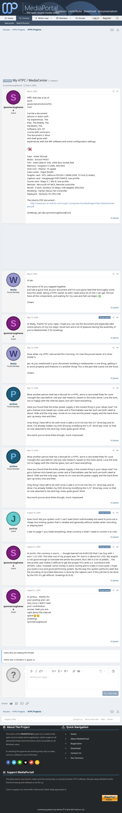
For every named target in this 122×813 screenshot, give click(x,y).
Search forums (22, 23)
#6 (117, 450)
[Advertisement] (61, 56)
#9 (117, 590)
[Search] (117, 18)
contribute (75, 10)
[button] (51, 18)
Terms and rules (92, 719)
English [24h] (10, 719)
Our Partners (77, 758)
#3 (117, 317)
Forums (25, 18)
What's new (43, 18)
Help (103, 719)
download (90, 10)
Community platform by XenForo (61, 809)
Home (10, 18)
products (61, 10)
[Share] (113, 91)
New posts (9, 23)
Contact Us (76, 753)
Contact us (77, 719)
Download (75, 748)
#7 (117, 512)
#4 (117, 347)
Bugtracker (76, 743)
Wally (13, 289)
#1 (117, 91)
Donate (82, 18)
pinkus (13, 403)
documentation (107, 10)
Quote (115, 218)
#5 (117, 388)
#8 (117, 547)
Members (63, 18)
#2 (117, 274)
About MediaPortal (80, 738)
